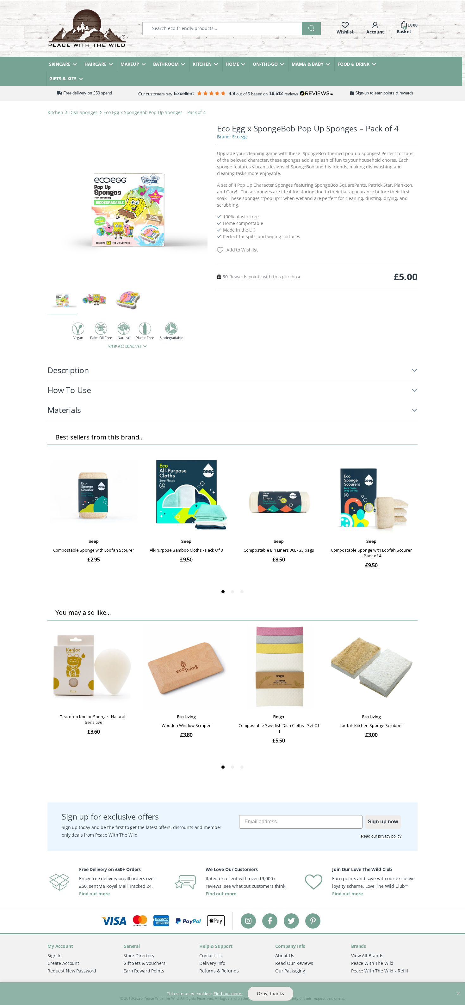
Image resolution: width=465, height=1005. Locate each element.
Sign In (54, 956)
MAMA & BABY (307, 64)
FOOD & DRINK (353, 64)
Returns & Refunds (219, 971)
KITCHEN (202, 64)
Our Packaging (290, 971)
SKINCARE (60, 64)
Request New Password (71, 971)
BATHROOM (166, 64)
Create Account (63, 963)
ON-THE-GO (265, 64)
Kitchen (55, 112)
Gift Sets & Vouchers (144, 963)
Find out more (94, 894)
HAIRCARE (95, 64)
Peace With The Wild (372, 963)
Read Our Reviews (294, 963)
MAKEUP (130, 64)
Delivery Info (212, 963)
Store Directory (138, 956)
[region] (232, 993)
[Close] (458, 987)
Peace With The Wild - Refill (379, 971)
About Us (284, 956)
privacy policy (389, 836)
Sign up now (383, 821)
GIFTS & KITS (63, 79)
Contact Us (210, 956)
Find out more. (228, 993)
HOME (232, 64)
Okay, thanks (270, 993)
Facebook (270, 920)
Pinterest (313, 920)
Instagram (248, 920)
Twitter (291, 920)
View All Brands (367, 956)
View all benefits (125, 346)
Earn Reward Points (143, 971)
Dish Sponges (83, 112)
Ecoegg (239, 137)
